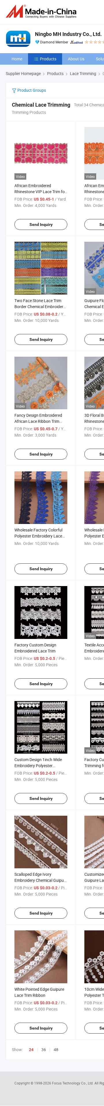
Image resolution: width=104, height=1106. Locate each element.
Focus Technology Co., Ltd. (73, 1083)
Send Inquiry (41, 224)
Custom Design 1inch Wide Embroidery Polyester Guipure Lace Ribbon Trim (38, 765)
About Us (76, 59)
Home (17, 59)
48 (56, 1049)
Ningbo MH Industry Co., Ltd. (68, 34)
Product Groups (31, 90)
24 (31, 1049)
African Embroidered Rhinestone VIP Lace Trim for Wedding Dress (40, 191)
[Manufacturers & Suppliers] (42, 11)
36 (43, 1049)
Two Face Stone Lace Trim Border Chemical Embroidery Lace (39, 306)
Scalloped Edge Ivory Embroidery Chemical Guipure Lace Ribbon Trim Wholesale (40, 880)
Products (48, 59)
